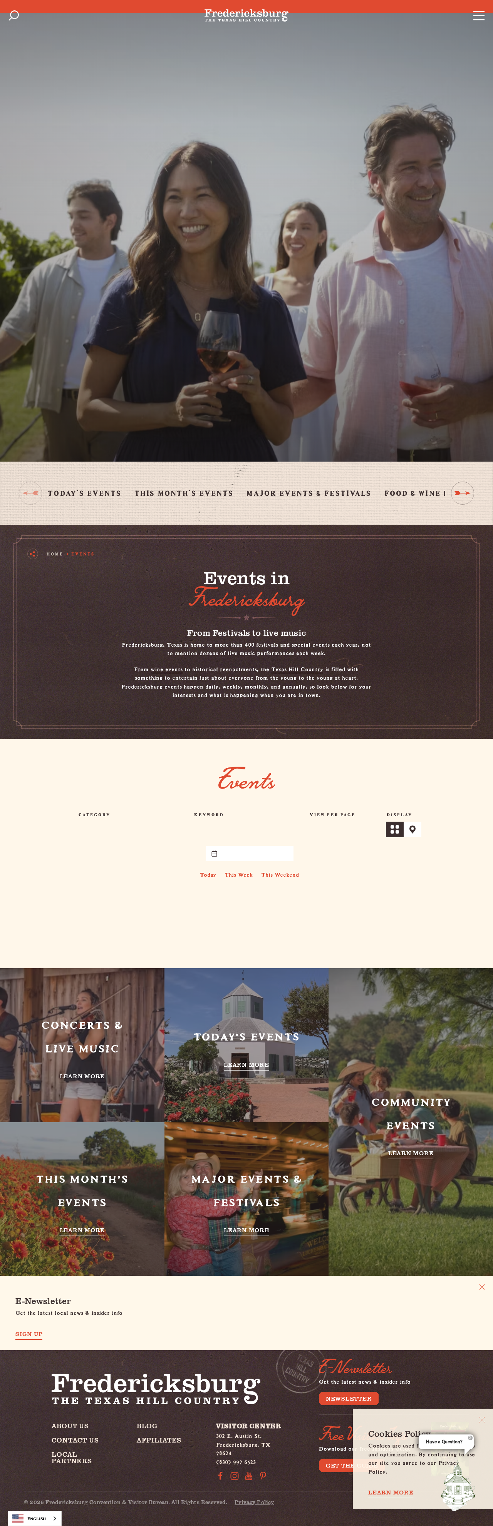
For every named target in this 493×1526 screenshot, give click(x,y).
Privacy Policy (254, 1502)
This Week (239, 873)
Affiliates (159, 1440)
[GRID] (395, 829)
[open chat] (458, 1485)
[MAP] (412, 829)
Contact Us (75, 1440)
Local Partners (72, 1457)
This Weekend (280, 873)
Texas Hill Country (297, 668)
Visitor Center (248, 1425)
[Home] (246, 15)
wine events (167, 668)
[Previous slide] (30, 493)
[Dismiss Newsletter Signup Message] (482, 1287)
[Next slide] (462, 493)
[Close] (482, 1419)
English (36, 1518)
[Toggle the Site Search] (13, 15)
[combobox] (35, 1518)
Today (208, 873)
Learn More (391, 1492)
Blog (147, 1425)
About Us (70, 1425)
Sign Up (28, 1334)
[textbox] (249, 853)
